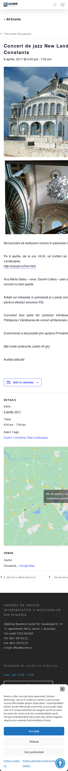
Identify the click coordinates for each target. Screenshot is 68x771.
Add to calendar (23, 382)
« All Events (12, 19)
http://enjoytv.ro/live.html (20, 266)
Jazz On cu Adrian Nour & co (21, 577)
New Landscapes (37, 437)
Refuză (34, 741)
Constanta (20, 437)
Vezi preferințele (34, 752)
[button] (62, 689)
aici (47, 346)
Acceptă (34, 731)
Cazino (8, 437)
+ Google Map (26, 566)
